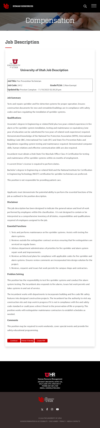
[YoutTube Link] (57, 409)
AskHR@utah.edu (53, 388)
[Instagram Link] (52, 409)
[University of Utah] (50, 399)
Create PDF (41, 340)
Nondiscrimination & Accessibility (34, 421)
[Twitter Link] (42, 409)
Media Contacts (73, 421)
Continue (13, 340)
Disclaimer (53, 421)
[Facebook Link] (47, 409)
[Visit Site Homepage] (50, 374)
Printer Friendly (27, 340)
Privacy (62, 421)
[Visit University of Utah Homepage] (6, 6)
